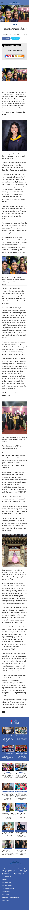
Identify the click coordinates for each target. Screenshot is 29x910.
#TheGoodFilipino (8, 848)
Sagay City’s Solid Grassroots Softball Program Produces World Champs (21, 737)
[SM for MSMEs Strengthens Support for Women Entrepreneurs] (8, 767)
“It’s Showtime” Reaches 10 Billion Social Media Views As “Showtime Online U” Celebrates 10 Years (21, 796)
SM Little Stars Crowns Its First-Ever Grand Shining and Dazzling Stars (21, 815)
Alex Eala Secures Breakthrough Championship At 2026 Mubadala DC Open (7, 756)
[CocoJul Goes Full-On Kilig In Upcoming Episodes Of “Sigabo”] (21, 844)
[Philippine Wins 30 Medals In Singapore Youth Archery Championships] (21, 748)
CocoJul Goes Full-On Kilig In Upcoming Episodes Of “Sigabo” (21, 852)
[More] (21, 38)
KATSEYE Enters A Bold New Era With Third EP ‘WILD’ (7, 834)
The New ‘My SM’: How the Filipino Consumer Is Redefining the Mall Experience (21, 776)
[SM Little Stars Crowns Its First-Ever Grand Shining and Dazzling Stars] (21, 807)
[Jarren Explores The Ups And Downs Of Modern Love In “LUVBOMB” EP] (21, 826)
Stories (3, 712)
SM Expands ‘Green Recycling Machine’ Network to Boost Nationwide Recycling (8, 816)
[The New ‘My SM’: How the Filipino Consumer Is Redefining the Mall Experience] (21, 767)
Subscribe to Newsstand (8, 888)
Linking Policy (5, 900)
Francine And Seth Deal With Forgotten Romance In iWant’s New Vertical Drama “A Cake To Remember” (8, 796)
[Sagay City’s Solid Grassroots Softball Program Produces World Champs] (21, 730)
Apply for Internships (7, 885)
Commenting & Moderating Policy (10, 897)
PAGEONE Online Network (7, 791)
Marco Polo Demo (7, 34)
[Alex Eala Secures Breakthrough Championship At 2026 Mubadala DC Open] (8, 748)
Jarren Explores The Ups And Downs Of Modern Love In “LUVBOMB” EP (21, 834)
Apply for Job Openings (7, 882)
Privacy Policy (5, 894)
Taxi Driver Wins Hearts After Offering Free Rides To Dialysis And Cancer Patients (8, 852)
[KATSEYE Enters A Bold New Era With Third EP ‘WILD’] (8, 826)
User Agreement (6, 891)
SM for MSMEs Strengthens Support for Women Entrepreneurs (8, 775)
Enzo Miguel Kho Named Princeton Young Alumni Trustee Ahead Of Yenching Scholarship (8, 738)
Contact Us (4, 879)
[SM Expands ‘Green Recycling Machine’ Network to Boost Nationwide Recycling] (8, 807)
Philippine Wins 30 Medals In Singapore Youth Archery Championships (21, 755)
